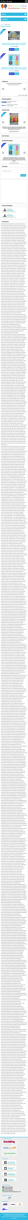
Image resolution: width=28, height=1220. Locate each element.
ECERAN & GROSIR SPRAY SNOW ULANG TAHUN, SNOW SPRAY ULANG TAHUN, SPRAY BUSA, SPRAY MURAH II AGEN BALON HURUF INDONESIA (14, 158)
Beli (17, 49)
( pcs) (7, 1)
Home (2, 24)
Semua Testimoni (22, 95)
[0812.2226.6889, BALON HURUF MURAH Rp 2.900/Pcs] (14, 10)
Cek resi (23, 175)
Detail (12, 49)
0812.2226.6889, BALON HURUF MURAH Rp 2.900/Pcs (18, 1217)
